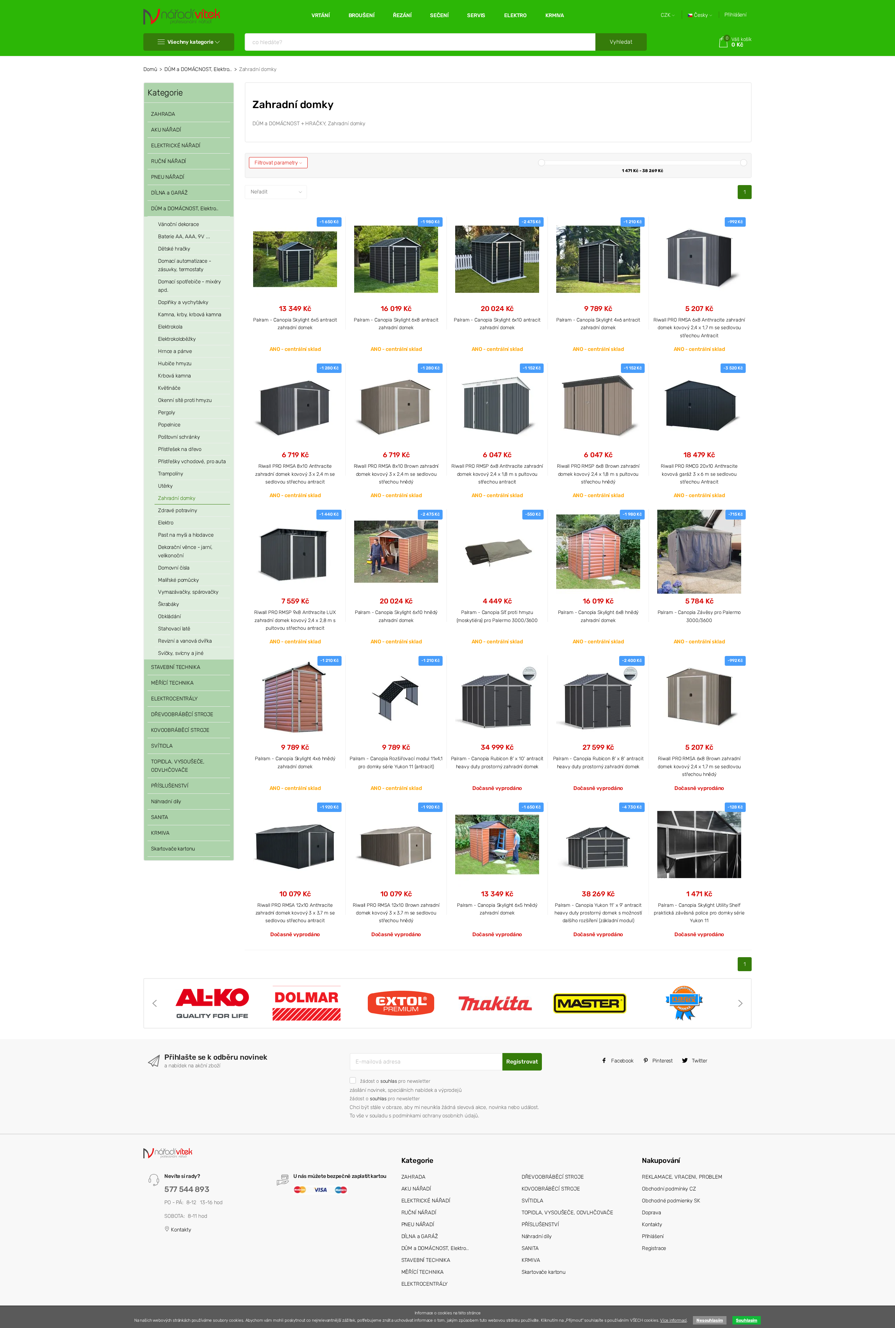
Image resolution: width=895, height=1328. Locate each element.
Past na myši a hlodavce (186, 535)
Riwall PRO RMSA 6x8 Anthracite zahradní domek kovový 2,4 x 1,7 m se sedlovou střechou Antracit (699, 327)
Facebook (621, 1061)
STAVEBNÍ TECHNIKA (175, 667)
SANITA (159, 817)
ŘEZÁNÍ (402, 15)
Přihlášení (735, 15)
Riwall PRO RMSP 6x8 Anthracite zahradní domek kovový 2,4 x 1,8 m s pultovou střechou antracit (497, 474)
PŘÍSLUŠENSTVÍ (169, 786)
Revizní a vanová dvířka (185, 641)
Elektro (165, 523)
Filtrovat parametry (277, 163)
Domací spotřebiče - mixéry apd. (189, 285)
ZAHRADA (163, 114)
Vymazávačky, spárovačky (188, 592)
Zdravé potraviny (177, 510)
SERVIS (476, 15)
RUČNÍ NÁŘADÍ (168, 161)
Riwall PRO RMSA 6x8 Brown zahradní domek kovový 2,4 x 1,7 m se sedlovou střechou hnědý (699, 766)
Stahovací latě (174, 629)
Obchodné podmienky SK (671, 1201)
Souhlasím (746, 1320)
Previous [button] (154, 1003)
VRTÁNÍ (321, 15)
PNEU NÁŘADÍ (167, 177)
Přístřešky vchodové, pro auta (192, 461)
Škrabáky (168, 604)
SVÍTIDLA (162, 746)
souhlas (388, 1081)
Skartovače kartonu (173, 849)
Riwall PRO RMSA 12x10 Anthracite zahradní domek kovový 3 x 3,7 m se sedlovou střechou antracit (295, 913)
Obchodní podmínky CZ (669, 1189)
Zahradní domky (176, 498)
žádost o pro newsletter (395, 1081)
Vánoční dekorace (178, 224)
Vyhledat (621, 41)
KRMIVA (554, 15)
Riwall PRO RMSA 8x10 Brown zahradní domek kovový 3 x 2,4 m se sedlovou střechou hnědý (396, 474)
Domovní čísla (173, 568)
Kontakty (180, 1230)
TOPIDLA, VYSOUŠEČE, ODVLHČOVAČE (178, 765)
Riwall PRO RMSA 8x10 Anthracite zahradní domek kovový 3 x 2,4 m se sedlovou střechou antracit (295, 474)
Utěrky (165, 486)
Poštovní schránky (179, 437)
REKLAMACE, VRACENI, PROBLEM (682, 1177)
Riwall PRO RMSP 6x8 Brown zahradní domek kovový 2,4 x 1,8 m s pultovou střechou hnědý (598, 474)
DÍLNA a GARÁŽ (169, 193)
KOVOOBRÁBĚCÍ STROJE (180, 730)
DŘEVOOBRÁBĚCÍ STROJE (182, 714)
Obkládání (169, 616)
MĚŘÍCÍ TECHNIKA (172, 683)
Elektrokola (170, 327)
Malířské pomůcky (178, 580)
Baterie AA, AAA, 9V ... (184, 236)
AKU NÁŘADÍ (166, 130)
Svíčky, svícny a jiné (180, 653)
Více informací (673, 1320)
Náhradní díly (166, 801)
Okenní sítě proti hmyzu (185, 400)
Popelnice (169, 425)
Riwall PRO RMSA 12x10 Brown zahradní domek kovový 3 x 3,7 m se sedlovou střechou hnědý (396, 913)
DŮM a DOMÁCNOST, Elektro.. (198, 69)
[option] (212, 1003)
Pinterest (662, 1061)
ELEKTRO (515, 15)
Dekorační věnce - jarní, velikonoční (185, 551)
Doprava (651, 1212)
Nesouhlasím (709, 1320)
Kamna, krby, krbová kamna (189, 314)
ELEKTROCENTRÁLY (174, 698)
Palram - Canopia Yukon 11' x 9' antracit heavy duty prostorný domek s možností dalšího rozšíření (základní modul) (598, 913)
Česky (701, 15)
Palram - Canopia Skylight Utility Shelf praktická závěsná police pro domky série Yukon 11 (699, 913)
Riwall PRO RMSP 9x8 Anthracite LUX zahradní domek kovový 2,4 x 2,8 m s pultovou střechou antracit (295, 620)
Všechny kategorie (190, 42)
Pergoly (166, 412)
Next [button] (740, 1003)
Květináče (169, 388)
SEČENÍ (439, 15)
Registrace (654, 1248)
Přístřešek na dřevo (179, 449)
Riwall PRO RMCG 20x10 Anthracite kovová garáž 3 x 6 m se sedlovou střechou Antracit (699, 474)
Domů (150, 69)
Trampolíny (170, 474)
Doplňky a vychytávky (183, 302)
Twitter (698, 1061)
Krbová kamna (174, 376)
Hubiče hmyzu (175, 363)
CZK (666, 15)
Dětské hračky (174, 249)
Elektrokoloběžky (177, 339)
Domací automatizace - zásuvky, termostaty (184, 265)
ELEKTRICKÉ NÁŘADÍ (175, 145)
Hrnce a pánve (175, 351)
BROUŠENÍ (361, 15)
